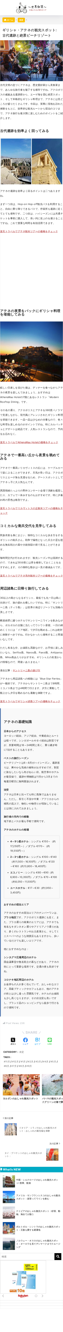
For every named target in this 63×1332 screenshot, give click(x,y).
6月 (7, 1066)
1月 (24, 1061)
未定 (21, 1051)
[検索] (57, 1256)
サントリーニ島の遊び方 (26, 670)
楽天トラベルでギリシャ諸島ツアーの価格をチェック (30, 701)
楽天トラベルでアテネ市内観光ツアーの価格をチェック (31, 575)
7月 (15, 1066)
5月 (54, 1061)
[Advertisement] (31, 269)
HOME (33, 1319)
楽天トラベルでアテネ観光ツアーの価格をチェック (29, 231)
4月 (46, 1061)
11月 (7, 1061)
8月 (22, 1066)
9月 (30, 1066)
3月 (39, 1061)
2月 (31, 1061)
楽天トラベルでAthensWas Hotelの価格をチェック (29, 442)
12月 (16, 1061)
